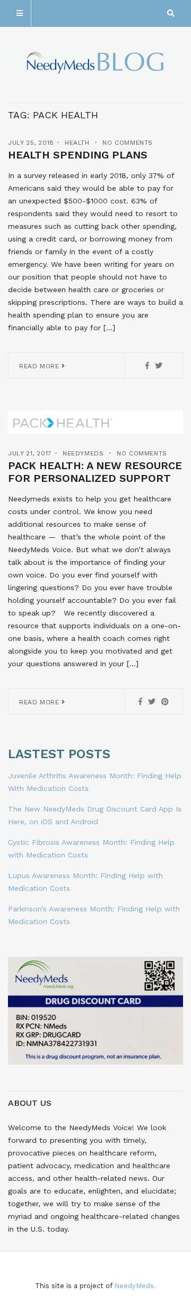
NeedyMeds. (135, 1286)
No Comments (127, 142)
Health (77, 142)
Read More (40, 366)
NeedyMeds (83, 453)
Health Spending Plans (77, 154)
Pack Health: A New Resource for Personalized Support (95, 471)
